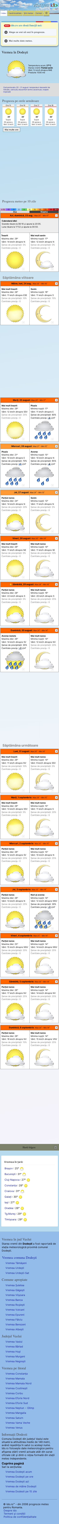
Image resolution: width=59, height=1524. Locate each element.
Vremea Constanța (17, 1373)
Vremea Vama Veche (18, 1422)
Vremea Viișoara (15, 1295)
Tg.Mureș (10, 1213)
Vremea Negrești (15, 1361)
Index (3, 13)
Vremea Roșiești (15, 1304)
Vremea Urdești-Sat (17, 1273)
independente (18, 1458)
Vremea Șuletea (15, 1285)
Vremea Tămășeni (16, 1263)
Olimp (30, 1407)
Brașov (9, 1168)
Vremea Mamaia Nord (18, 1383)
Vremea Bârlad (14, 1346)
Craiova (9, 1191)
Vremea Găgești (15, 1290)
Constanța (11, 1185)
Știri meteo (28, 13)
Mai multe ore (11, 129)
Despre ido (10, 1510)
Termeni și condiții (14, 1513)
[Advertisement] (29, 164)
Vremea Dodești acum (19, 1471)
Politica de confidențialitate (20, 1516)
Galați (8, 1196)
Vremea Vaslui (14, 1341)
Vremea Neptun (15, 1407)
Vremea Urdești (15, 1267)
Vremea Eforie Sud (17, 1403)
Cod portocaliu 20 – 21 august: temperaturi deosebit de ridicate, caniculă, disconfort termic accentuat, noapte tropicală (26, 89)
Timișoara (10, 1219)
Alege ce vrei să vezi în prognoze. (27, 32)
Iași (6, 1202)
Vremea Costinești (16, 1388)
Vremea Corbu (14, 1393)
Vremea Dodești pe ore (19, 1476)
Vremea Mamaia (15, 1378)
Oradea (9, 1208)
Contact (39, 13)
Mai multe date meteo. (21, 41)
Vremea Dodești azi (17, 1481)
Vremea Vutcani (15, 1309)
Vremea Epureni (15, 1314)
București (10, 1174)
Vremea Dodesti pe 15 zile (21, 1491)
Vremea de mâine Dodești (21, 1486)
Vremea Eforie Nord (17, 1398)
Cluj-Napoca (12, 1179)
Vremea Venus (14, 1427)
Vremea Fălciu (14, 1319)
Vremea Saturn (14, 1417)
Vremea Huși (13, 1351)
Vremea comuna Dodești (19, 1257)
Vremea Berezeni (16, 1324)
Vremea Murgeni (15, 1356)
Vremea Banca (14, 1299)
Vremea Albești (15, 1329)
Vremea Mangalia (16, 1412)
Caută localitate (15, 13)
